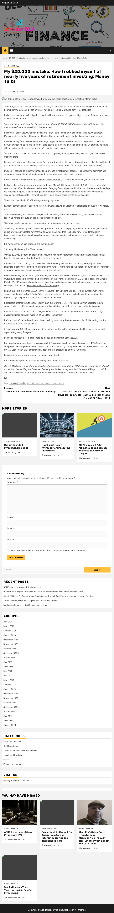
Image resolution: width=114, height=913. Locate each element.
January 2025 (9, 689)
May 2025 (7, 671)
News (6, 759)
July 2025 (7, 662)
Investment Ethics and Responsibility (20, 750)
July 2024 (7, 716)
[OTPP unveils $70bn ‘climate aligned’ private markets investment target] (94, 425)
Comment (12, 482)
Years (61, 383)
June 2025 (8, 666)
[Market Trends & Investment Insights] (19, 425)
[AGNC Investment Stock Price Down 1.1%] (19, 812)
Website (11, 539)
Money (30, 383)
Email (10, 528)
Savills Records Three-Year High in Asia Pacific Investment (30, 600)
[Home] (5, 51)
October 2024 (9, 702)
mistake (22, 383)
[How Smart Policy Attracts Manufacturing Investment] (57, 425)
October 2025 (9, 648)
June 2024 (8, 720)
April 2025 (8, 675)
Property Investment (12, 764)
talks (55, 383)
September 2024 (10, 707)
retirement (39, 383)
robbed (48, 383)
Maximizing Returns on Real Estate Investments (25, 605)
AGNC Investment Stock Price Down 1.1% (22, 587)
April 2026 (8, 622)
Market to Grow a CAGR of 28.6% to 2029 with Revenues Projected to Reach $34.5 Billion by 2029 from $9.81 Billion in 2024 (84, 393)
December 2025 (10, 640)
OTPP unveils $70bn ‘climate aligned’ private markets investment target (93, 449)
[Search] (110, 50)
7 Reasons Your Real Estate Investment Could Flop (30, 390)
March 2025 (8, 680)
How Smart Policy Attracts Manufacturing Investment (56, 448)
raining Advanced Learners (16, 780)
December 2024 (10, 693)
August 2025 (9, 657)
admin (21, 92)
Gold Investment (10, 746)
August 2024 (9, 711)
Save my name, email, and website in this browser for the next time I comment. (48, 550)
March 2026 (8, 626)
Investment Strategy (12, 66)
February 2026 (9, 631)
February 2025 (9, 684)
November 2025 (10, 644)
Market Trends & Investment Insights (16, 446)
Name (10, 517)
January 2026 (9, 635)
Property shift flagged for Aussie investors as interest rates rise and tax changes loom (43, 591)
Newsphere (66, 910)
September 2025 (10, 653)
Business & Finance (12, 741)
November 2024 (10, 698)
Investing (13, 383)
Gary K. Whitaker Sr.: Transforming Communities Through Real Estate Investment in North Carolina (48, 596)
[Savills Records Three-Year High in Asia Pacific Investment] (19, 867)
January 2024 (9, 725)
